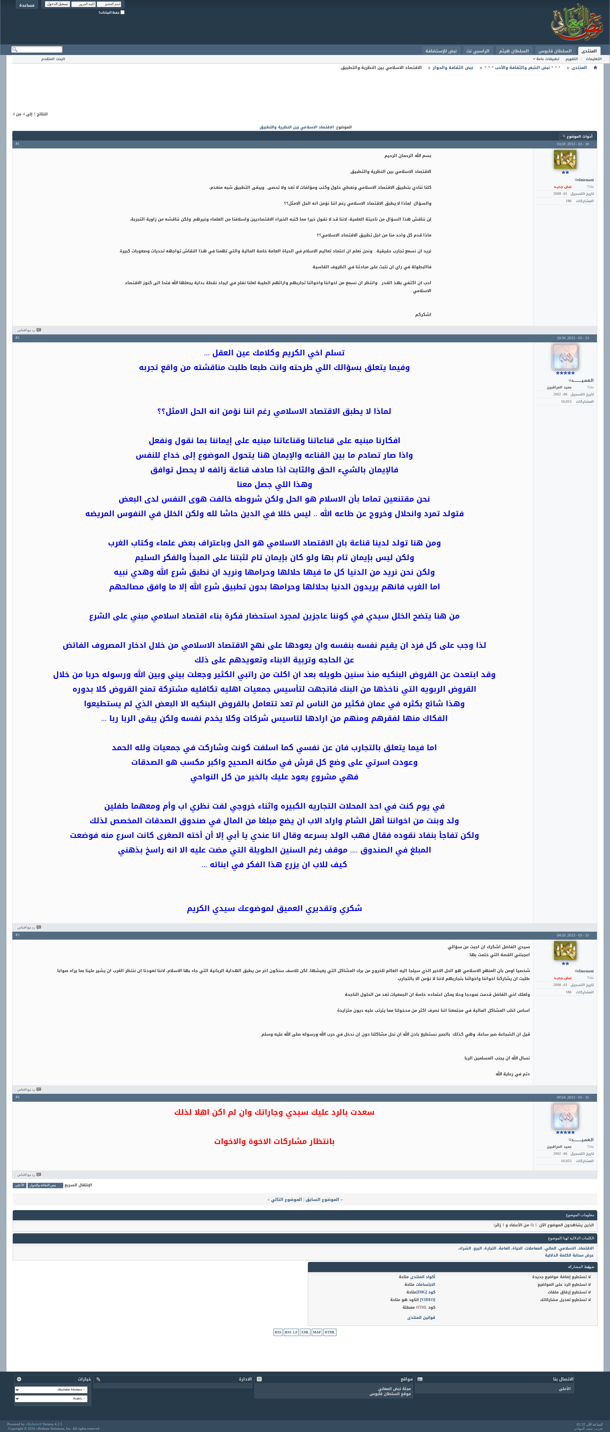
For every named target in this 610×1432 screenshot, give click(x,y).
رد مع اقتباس (26, 330)
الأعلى (19, 1185)
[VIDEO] (427, 1299)
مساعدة (27, 5)
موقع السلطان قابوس (390, 1393)
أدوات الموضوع (580, 136)
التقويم (572, 59)
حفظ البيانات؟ (109, 13)
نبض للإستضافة (441, 51)
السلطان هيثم (514, 51)
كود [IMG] (426, 1292)
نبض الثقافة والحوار (453, 67)
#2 (17, 338)
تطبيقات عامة (547, 59)
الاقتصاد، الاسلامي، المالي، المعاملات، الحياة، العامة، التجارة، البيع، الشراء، (526, 1248)
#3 (17, 935)
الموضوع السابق (322, 1199)
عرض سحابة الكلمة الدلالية (569, 1255)
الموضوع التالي (286, 1199)
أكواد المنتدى (422, 1276)
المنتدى (589, 51)
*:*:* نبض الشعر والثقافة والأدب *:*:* (522, 67)
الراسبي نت (478, 51)
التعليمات (594, 59)
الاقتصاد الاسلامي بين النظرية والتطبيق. (296, 127)
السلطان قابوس (555, 51)
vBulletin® (34, 1424)
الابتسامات (425, 1284)
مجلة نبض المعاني (394, 1388)
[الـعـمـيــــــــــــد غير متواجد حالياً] (565, 356)
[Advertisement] (305, 86)
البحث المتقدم (53, 59)
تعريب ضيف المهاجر (588, 1428)
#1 (17, 144)
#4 (17, 1097)
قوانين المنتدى (421, 1317)
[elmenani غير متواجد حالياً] (565, 159)
